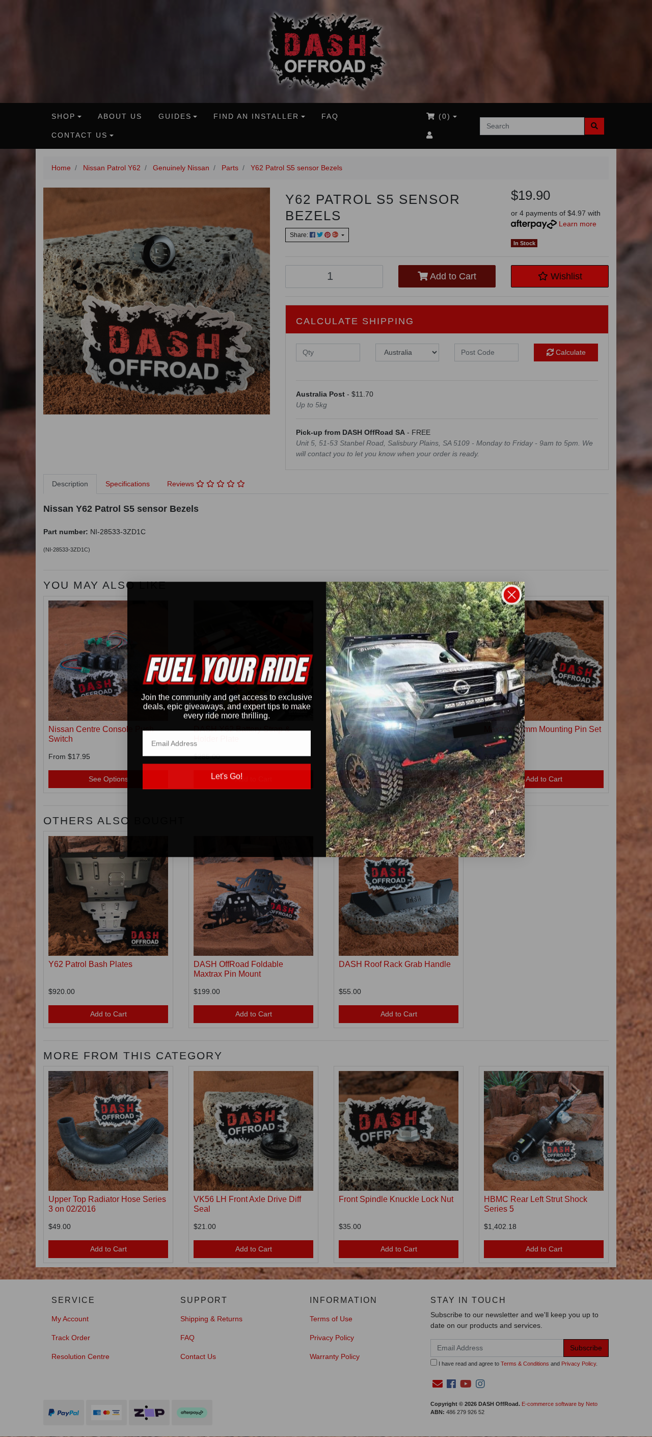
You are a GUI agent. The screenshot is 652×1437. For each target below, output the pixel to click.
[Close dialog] (512, 594)
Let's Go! (226, 775)
